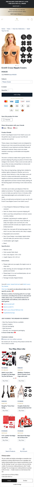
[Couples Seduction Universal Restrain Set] (25, 392)
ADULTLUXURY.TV (8, 307)
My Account (23, 451)
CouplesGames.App (9, 313)
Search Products (10, 451)
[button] (17, 19)
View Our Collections (18, 29)
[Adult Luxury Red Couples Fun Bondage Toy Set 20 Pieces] (9, 358)
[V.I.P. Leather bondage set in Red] (9, 421)
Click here (4, 289)
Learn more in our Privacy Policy (10, 474)
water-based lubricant (13, 284)
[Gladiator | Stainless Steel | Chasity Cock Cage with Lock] (25, 358)
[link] (17, 6)
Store (8, 29)
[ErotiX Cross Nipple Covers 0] (17, 48)
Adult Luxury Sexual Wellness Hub (13, 310)
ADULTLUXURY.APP (8, 304)
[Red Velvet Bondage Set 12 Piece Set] (25, 421)
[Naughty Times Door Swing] (9, 392)
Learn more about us (7, 476)
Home (3, 29)
